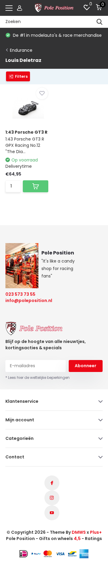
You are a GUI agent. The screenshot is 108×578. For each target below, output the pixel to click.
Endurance (21, 50)
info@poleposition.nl (25, 301)
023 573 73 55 (20, 294)
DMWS (79, 532)
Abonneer (85, 366)
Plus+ (96, 532)
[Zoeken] (100, 22)
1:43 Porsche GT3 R (26, 132)
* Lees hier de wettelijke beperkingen (37, 377)
